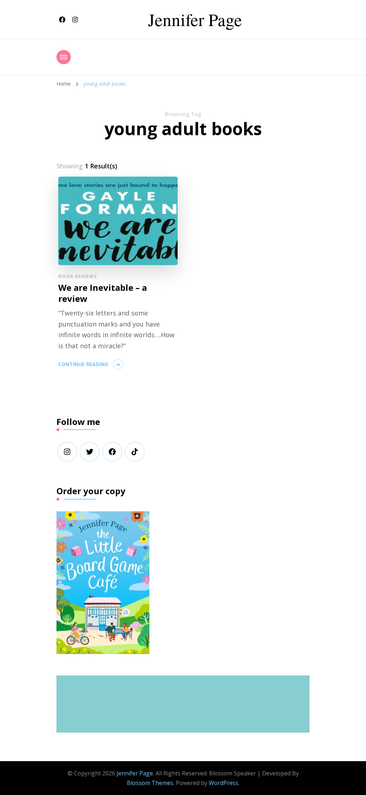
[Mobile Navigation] (63, 57)
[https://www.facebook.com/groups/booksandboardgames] (112, 452)
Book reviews (77, 276)
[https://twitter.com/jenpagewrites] (90, 452)
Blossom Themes (150, 783)
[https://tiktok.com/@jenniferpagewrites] (135, 452)
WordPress (223, 783)
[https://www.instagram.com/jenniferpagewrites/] (67, 452)
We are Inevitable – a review (102, 293)
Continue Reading (83, 364)
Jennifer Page (195, 19)
